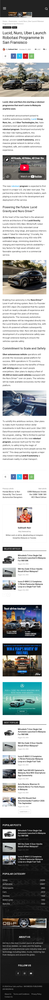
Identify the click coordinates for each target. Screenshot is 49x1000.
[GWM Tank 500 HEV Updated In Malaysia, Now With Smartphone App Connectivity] (9, 773)
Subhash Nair (13, 49)
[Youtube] (30, 973)
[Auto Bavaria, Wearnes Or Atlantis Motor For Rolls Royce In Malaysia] (9, 787)
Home (5, 21)
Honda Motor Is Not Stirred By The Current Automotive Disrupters (12, 494)
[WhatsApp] (31, 56)
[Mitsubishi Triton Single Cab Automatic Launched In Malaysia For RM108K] (9, 559)
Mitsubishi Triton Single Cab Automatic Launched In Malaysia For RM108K (32, 558)
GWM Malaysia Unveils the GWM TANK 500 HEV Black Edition (36, 494)
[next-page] (8, 594)
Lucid (34, 119)
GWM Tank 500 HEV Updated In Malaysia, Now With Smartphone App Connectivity (31, 773)
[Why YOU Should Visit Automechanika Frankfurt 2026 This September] (9, 801)
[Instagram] (24, 973)
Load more (24, 811)
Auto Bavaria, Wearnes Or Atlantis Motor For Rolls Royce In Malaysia (31, 786)
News (14, 27)
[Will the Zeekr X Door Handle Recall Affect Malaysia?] (9, 572)
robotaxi (15, 186)
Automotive (13, 21)
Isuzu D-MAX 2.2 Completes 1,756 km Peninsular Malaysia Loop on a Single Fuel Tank (30, 584)
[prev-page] (4, 594)
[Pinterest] (25, 56)
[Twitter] (19, 56)
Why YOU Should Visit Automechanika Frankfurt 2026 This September (31, 800)
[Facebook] (13, 56)
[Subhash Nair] (4, 49)
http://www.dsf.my (24, 531)
